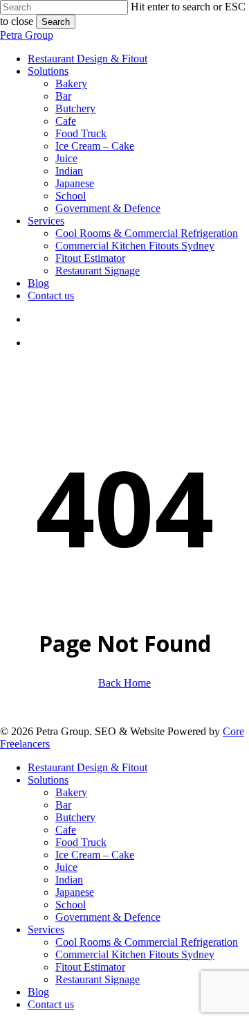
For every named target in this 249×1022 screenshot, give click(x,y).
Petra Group (26, 35)
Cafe (65, 830)
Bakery (71, 792)
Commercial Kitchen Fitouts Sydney (134, 954)
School (70, 904)
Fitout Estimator (90, 967)
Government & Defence (107, 917)
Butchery (75, 817)
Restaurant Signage (97, 979)
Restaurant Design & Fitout (87, 767)
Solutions (48, 780)
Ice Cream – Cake (94, 855)
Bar (63, 805)
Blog (38, 992)
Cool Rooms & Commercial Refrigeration (146, 942)
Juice (66, 867)
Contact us (51, 1004)
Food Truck (81, 842)
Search (56, 22)
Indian (69, 880)
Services (46, 929)
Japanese (74, 892)
